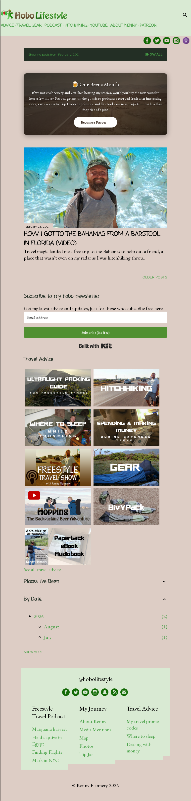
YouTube (98, 26)
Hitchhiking (76, 26)
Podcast (53, 26)
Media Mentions (95, 729)
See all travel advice (42, 569)
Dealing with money (139, 747)
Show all (154, 54)
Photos (86, 746)
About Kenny (123, 26)
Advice (7, 26)
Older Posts (155, 277)
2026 (39, 616)
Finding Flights (47, 752)
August (51, 626)
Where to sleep (141, 736)
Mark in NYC (45, 760)
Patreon (148, 26)
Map (84, 737)
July (48, 637)
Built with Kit (95, 345)
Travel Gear (29, 26)
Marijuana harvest (49, 729)
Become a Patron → (95, 122)
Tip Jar (86, 754)
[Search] (185, 14)
